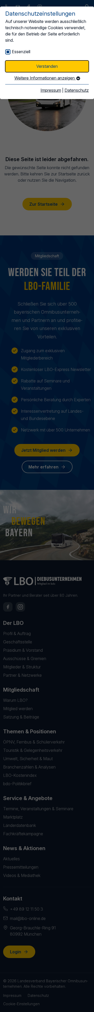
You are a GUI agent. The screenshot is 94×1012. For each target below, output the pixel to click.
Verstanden (47, 66)
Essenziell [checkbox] (21, 51)
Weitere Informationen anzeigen (45, 78)
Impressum (50, 90)
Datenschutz (76, 90)
